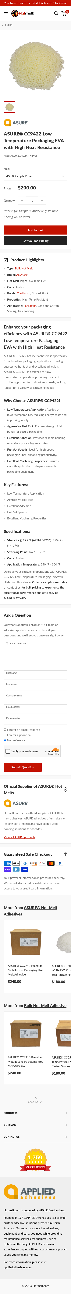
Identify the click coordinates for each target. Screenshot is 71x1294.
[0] (64, 13)
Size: (19, 168)
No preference (16, 740)
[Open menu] (6, 13)
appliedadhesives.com (17, 1267)
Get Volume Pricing (35, 240)
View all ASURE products (19, 837)
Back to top (35, 1101)
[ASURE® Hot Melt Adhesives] (35, 122)
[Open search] (56, 13)
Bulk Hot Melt (24, 268)
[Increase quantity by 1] (42, 200)
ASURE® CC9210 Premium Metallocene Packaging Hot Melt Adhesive (25, 970)
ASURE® (21, 274)
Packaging (29, 305)
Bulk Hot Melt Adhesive (45, 1005)
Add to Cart (35, 230)
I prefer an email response (23, 729)
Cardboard (23, 293)
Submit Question (22, 767)
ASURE (9, 25)
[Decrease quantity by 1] (22, 200)
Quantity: (10, 200)
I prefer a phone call (19, 735)
